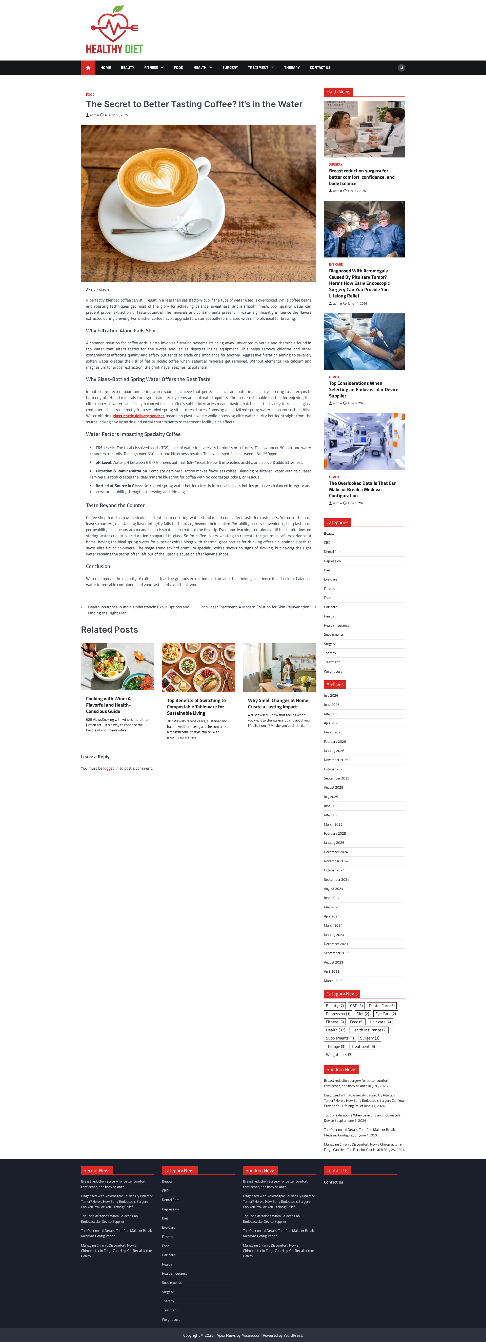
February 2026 (335, 741)
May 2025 (331, 815)
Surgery (230, 67)
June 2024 (331, 897)
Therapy (292, 67)
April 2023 (331, 971)
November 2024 (336, 861)
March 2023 (333, 981)
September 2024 (336, 879)
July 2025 (331, 796)
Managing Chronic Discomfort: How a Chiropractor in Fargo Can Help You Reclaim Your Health (363, 1146)
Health (200, 67)
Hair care (330, 607)
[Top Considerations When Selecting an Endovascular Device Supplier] (364, 341)
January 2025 (334, 842)
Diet (327, 570)
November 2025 (336, 760)
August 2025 (333, 787)
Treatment (258, 67)
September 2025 (336, 778)
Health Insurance (336, 625)
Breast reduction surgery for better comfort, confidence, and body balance (362, 177)
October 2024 (334, 870)
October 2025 (334, 769)
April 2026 (331, 723)
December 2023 (336, 944)
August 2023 (333, 962)
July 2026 (331, 695)
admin (94, 115)
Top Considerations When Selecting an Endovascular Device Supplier (363, 389)
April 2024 (331, 916)
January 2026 (334, 750)
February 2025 (335, 833)
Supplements (334, 634)
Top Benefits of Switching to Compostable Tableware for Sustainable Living (196, 706)
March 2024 (333, 925)
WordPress (293, 1335)
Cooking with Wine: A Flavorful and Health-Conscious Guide (108, 704)
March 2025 (333, 824)
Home (105, 67)
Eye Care (336, 264)
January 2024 (334, 934)
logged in (111, 768)
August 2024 (333, 888)
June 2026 (331, 704)
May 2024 (331, 907)
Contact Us (320, 67)
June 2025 (331, 806)
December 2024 (336, 852)
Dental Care (332, 551)
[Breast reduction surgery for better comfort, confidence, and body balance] (364, 129)
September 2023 (336, 953)
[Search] (401, 68)
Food (179, 67)
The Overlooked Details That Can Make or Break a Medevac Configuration (363, 489)
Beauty (127, 67)
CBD (327, 542)
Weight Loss (333, 671)
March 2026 (333, 732)
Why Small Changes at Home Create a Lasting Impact (278, 703)
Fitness (151, 67)
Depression (332, 561)
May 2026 (331, 714)
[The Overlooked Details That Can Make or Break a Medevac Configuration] (364, 441)
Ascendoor (251, 1335)
